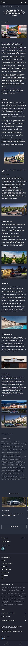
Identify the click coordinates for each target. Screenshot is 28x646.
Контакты (4, 566)
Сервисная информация (8, 620)
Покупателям (5, 572)
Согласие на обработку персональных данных (12, 631)
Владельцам (5, 575)
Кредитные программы (8, 613)
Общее (3, 609)
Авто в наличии (5, 557)
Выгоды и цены (5, 616)
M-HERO (3, 560)
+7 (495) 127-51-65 (5, 545)
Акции (21, 644)
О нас (2, 578)
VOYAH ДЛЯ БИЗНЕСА (6, 563)
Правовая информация (6, 630)
